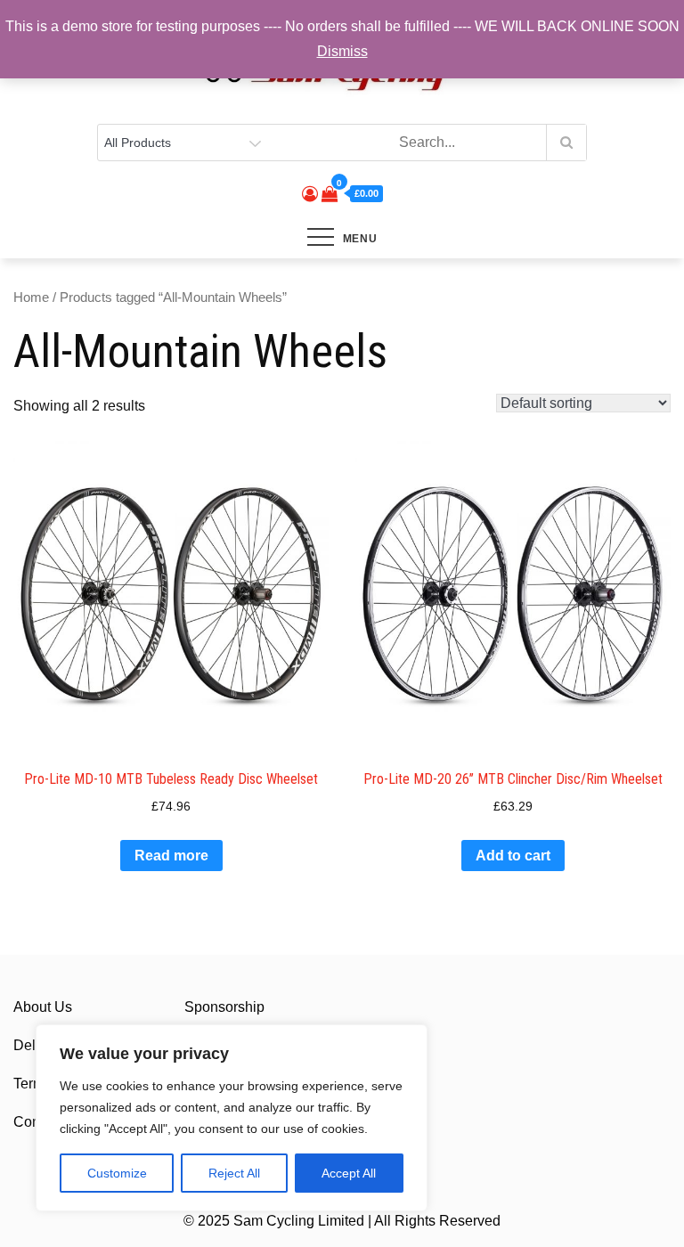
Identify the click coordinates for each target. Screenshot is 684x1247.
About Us (42, 1007)
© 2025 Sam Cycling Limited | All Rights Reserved (342, 1220)
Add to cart (513, 855)
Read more (171, 855)
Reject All (234, 1173)
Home (31, 297)
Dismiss (342, 51)
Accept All (349, 1173)
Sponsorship (224, 1007)
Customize (117, 1173)
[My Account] (310, 194)
